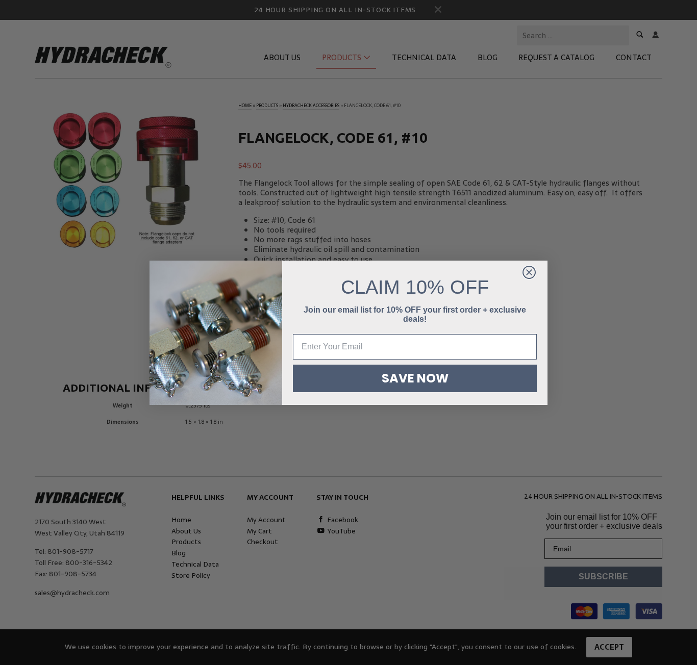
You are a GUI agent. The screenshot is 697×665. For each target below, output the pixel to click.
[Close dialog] (529, 272)
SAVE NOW (415, 378)
